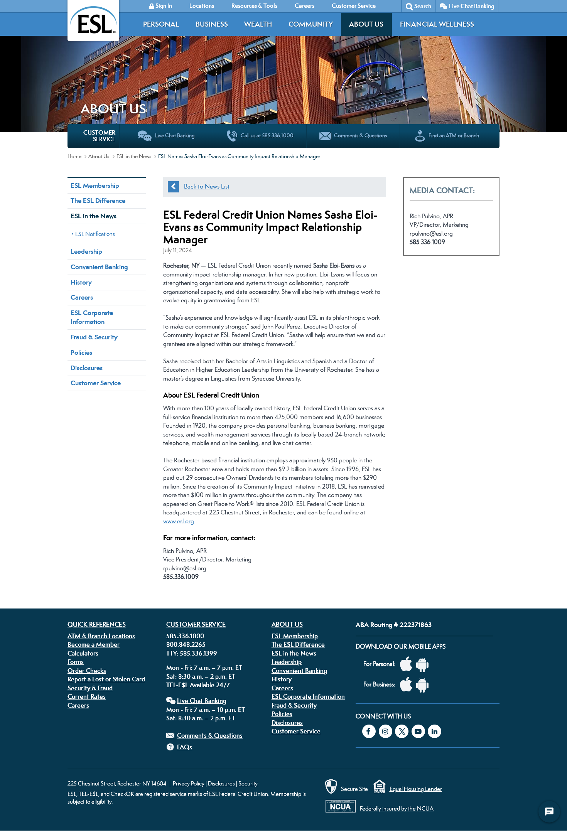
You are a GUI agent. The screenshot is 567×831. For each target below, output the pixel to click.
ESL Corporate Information (92, 317)
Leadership (86, 251)
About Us (366, 24)
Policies (81, 352)
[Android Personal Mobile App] (424, 664)
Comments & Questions (210, 735)
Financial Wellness (437, 24)
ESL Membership (95, 185)
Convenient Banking (99, 267)
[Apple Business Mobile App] (408, 684)
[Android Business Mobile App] (424, 684)
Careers (82, 297)
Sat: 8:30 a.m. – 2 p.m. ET (200, 676)
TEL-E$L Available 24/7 (198, 685)
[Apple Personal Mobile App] (408, 664)
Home (74, 156)
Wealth (258, 24)
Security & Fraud (90, 688)
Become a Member (94, 644)
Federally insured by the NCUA (397, 808)
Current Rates (87, 696)
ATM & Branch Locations (101, 636)
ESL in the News (133, 156)
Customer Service (96, 383)
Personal (161, 24)
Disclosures (87, 368)
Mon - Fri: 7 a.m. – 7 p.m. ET (204, 667)
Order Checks (87, 670)
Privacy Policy (188, 783)
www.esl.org (178, 521)
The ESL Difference (98, 200)
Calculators (83, 653)
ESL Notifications (95, 234)
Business (212, 24)
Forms (76, 661)
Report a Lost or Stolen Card (106, 679)
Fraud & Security (94, 337)
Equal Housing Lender (416, 788)
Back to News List (207, 186)
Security (248, 783)
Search (422, 6)
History (81, 282)
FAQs (184, 747)
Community (311, 24)
